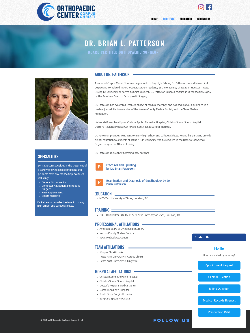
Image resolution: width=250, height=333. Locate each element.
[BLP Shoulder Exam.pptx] (99, 183)
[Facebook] (209, 7)
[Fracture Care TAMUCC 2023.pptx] (99, 167)
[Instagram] (201, 7)
